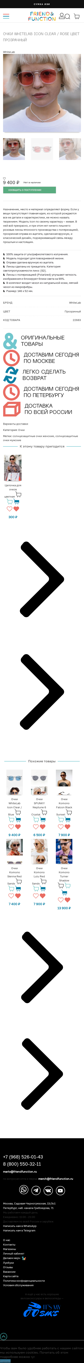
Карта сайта (10, 1276)
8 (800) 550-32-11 (22, 1164)
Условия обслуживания (18, 1285)
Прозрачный (73, 311)
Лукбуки (8, 1262)
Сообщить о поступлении (24, 190)
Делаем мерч (12, 1258)
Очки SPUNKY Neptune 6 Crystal (38, 806)
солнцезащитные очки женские (33, 436)
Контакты (9, 1244)
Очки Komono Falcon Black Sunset (64, 806)
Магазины (9, 1249)
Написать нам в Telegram (19, 1230)
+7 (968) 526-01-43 (23, 1157)
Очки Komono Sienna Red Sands (14, 876)
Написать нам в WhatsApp (19, 1226)
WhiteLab (9, 52)
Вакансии (9, 1271)
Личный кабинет (13, 1253)
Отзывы (8, 1267)
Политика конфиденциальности (24, 1280)
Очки (21, 430)
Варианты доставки (15, 423)
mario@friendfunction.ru (20, 1171)
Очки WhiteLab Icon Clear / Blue (14, 806)
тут (33, 1357)
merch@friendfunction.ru (55, 1178)
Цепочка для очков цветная (12, 491)
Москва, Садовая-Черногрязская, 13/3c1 (29, 1203)
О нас (6, 1240)
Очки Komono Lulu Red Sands (38, 876)
